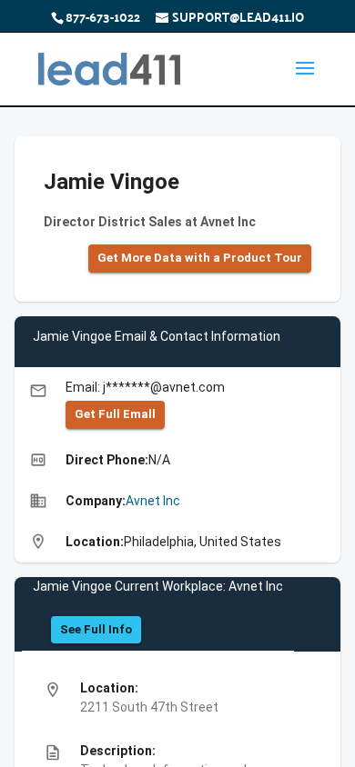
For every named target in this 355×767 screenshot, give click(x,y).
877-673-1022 (103, 16)
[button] (199, 258)
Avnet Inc (153, 500)
